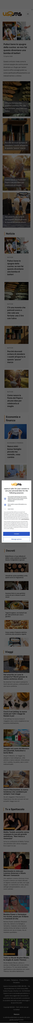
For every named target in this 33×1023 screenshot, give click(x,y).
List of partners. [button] (25, 519)
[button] (16, 509)
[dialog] (16, 511)
